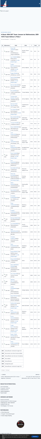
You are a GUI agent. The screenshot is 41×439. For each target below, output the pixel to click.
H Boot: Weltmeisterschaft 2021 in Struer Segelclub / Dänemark (10, 376)
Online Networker (5, 412)
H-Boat (7, 370)
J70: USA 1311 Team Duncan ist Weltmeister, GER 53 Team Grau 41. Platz (31, 376)
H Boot (3, 370)
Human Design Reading (6, 415)
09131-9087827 (11, 402)
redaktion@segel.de (4, 391)
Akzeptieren (35, 436)
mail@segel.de (3, 402)
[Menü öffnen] (40, 3)
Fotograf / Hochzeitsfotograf (7, 413)
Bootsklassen (4, 32)
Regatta (9, 32)
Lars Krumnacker (6, 39)
